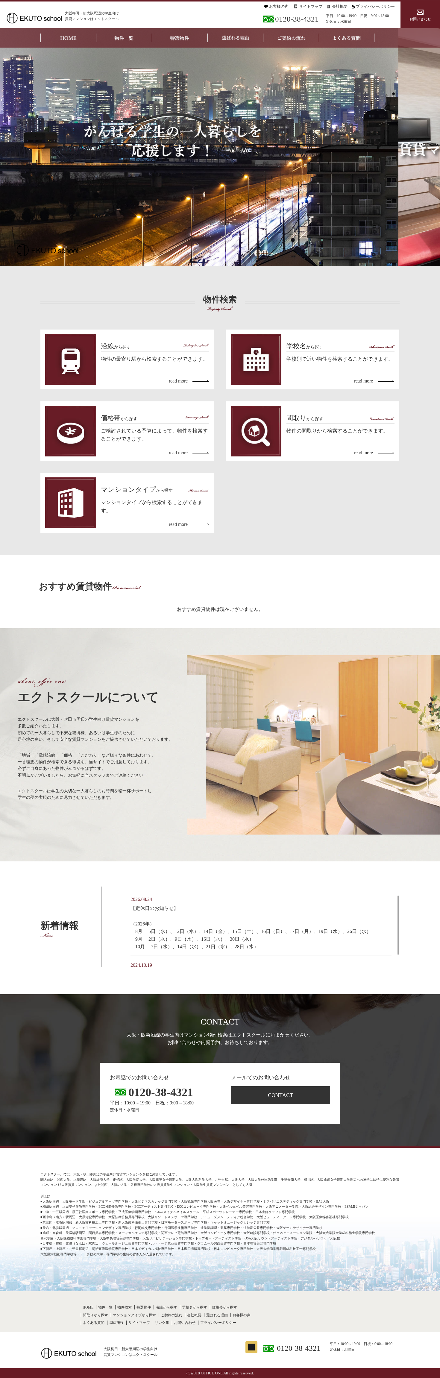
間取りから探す (95, 1315)
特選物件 (143, 1307)
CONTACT (280, 1095)
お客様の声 (279, 6)
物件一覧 (105, 1307)
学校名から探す (194, 1307)
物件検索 (124, 1307)
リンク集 (162, 1323)
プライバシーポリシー (375, 6)
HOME (88, 1307)
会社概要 (340, 6)
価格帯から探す (224, 1307)
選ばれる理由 (217, 1315)
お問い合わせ (420, 19)
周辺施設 (116, 1323)
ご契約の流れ (171, 1315)
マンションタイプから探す (134, 1315)
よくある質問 (93, 1323)
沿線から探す (166, 1307)
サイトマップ (310, 6)
